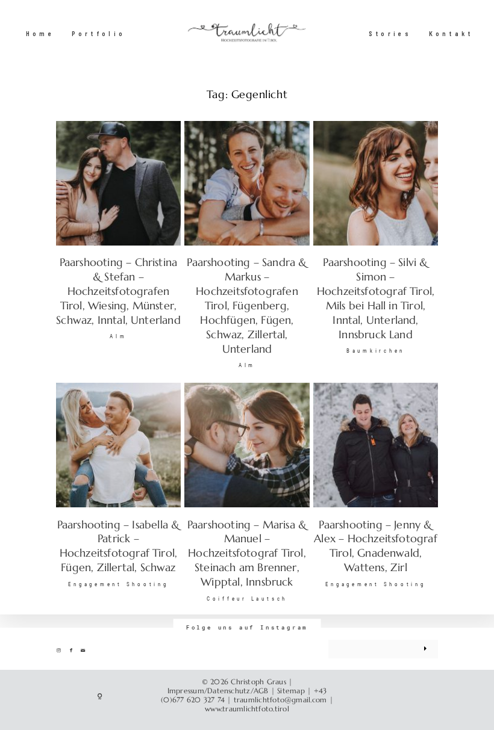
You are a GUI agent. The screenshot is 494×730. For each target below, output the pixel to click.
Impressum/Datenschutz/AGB (218, 691)
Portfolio (99, 34)
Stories (390, 34)
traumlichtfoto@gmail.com (280, 700)
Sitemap (291, 691)
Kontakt (451, 34)
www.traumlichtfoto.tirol (247, 709)
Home (40, 34)
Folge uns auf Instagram (247, 628)
